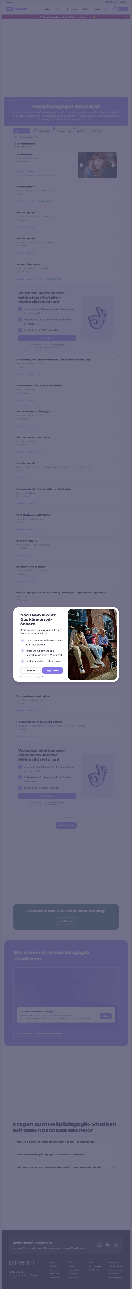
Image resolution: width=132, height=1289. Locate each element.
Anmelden (30, 670)
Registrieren (53, 670)
